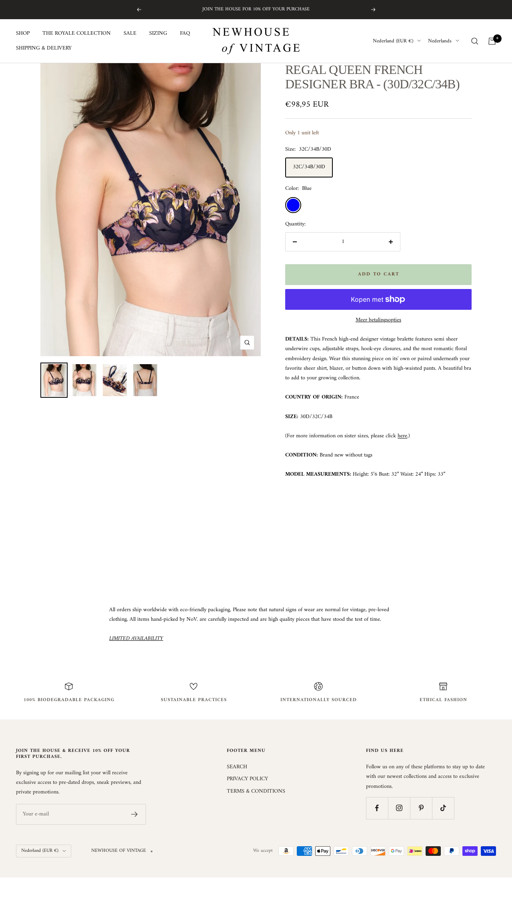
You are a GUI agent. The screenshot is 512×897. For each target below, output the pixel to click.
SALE (130, 33)
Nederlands (440, 41)
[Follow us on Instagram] (399, 808)
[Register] (134, 814)
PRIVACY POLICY (247, 779)
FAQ (185, 33)
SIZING (158, 33)
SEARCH (237, 767)
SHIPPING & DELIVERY (44, 48)
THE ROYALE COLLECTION (76, 33)
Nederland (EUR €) (393, 41)
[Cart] (492, 41)
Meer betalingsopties (378, 320)
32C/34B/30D (309, 167)
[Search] (474, 41)
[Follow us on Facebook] (377, 808)
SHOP (23, 33)
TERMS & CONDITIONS (256, 791)
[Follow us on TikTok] (443, 808)
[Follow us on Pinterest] (421, 808)
